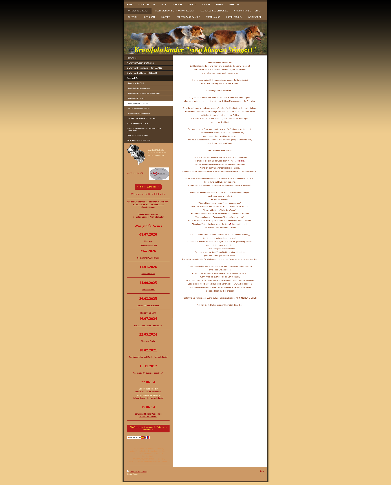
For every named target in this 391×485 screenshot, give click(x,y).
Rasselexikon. (239, 161)
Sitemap (144, 471)
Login (262, 471)
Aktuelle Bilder (153, 305)
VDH (231, 224)
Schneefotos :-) (148, 274)
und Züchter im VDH (135, 173)
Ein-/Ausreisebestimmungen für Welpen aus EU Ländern (148, 428)
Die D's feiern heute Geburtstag (148, 325)
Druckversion (135, 471)
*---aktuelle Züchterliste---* (148, 187)
